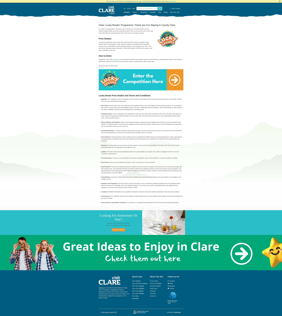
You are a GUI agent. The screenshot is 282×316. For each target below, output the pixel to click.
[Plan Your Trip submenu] (179, 12)
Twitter (171, 283)
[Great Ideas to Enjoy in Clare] (141, 252)
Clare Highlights (136, 281)
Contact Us (153, 296)
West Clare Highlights (138, 293)
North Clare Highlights (138, 286)
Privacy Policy (154, 281)
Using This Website (155, 286)
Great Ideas (135, 296)
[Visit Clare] (109, 280)
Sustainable (135, 298)
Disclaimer (153, 291)
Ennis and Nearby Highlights (140, 283)
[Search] (159, 8)
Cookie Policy (153, 288)
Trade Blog (153, 293)
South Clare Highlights (138, 288)
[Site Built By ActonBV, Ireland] (178, 312)
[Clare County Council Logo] (141, 312)
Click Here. (173, 1)
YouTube (171, 288)
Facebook (172, 281)
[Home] (124, 8)
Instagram (172, 286)
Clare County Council (107, 312)
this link (117, 59)
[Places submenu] (137, 12)
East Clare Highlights (138, 291)
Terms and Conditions (156, 283)
